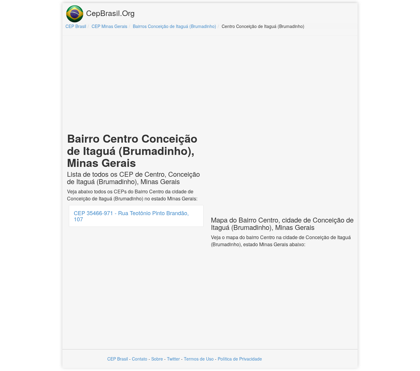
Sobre (157, 359)
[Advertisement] (210, 85)
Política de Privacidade (240, 359)
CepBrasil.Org (109, 12)
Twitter (173, 359)
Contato (139, 359)
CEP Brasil (117, 359)
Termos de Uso (199, 359)
